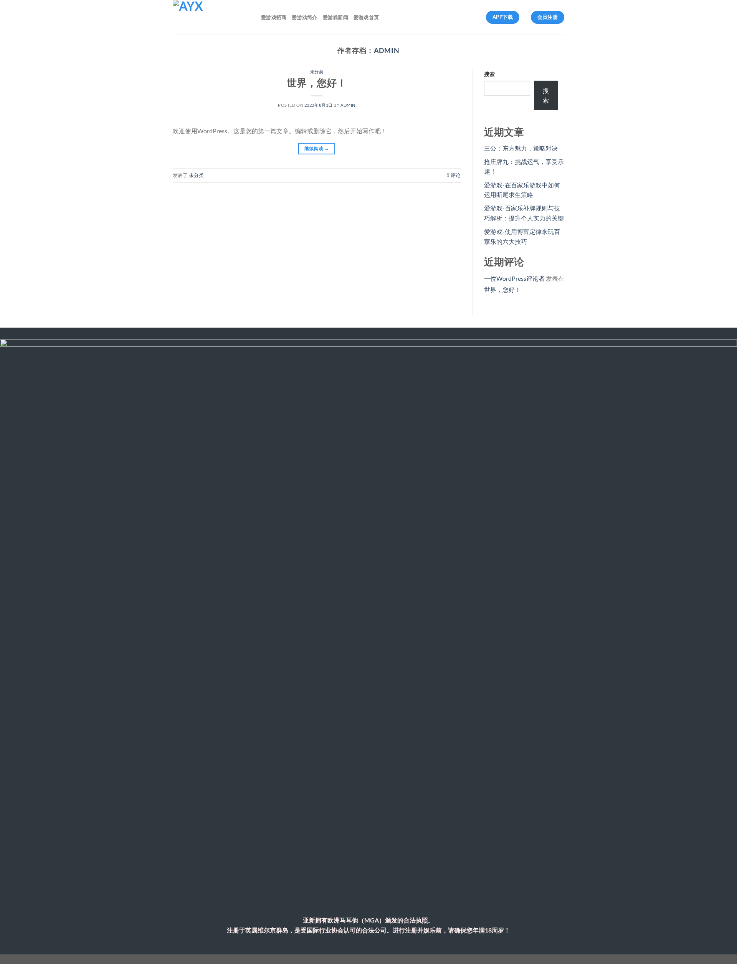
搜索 (489, 74)
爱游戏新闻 (335, 17)
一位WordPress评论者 (514, 278)
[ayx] (211, 17)
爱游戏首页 (366, 17)
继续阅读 (316, 148)
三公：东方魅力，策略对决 (521, 148)
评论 (453, 175)
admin (387, 50)
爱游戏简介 (304, 17)
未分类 (317, 71)
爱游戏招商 (273, 17)
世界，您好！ (317, 82)
